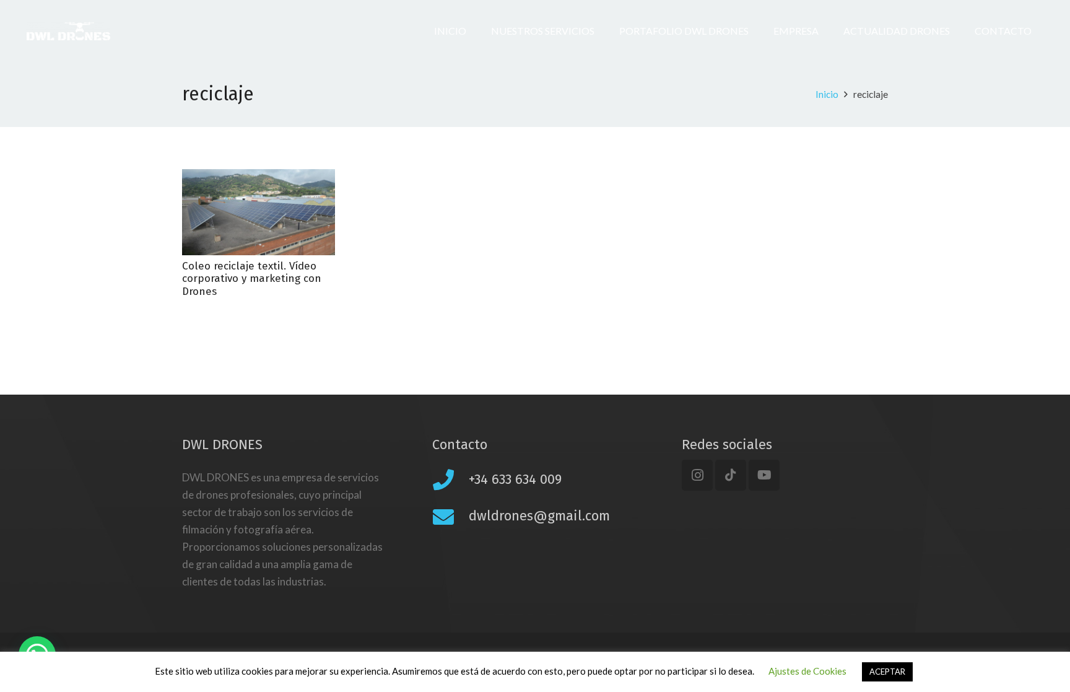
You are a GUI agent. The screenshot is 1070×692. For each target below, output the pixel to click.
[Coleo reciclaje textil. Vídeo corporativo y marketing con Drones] (258, 212)
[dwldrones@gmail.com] (450, 516)
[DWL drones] (68, 31)
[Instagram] (697, 475)
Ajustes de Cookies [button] (807, 671)
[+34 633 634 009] (450, 479)
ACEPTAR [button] (887, 672)
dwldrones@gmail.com (539, 515)
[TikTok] (730, 475)
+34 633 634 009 (515, 479)
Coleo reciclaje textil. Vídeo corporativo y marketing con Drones (251, 279)
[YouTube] (764, 475)
